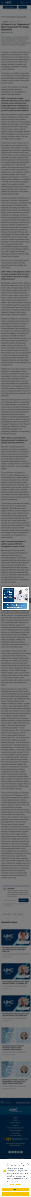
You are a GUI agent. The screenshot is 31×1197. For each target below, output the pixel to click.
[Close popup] (26, 589)
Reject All (15, 1189)
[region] (15, 1178)
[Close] (29, 1161)
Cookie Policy (14, 1181)
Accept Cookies (15, 1194)
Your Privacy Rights (15, 1184)
